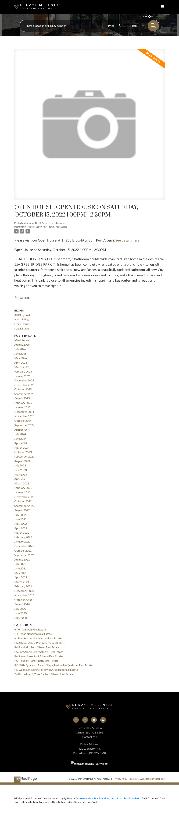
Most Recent (22, 340)
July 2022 (20, 514)
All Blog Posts (22, 315)
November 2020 (24, 595)
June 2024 (20, 438)
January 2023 (22, 492)
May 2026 (20, 358)
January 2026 (22, 376)
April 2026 (20, 362)
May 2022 (20, 523)
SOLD (157, 16)
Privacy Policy (120, 778)
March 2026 (21, 366)
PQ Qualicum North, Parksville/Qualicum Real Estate (46, 669)
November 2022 (24, 496)
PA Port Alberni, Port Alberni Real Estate (38, 651)
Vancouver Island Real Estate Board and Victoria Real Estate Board (108, 798)
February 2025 (23, 402)
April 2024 (20, 443)
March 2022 (21, 532)
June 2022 (20, 519)
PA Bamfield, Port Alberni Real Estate (36, 647)
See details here (127, 240)
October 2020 (23, 599)
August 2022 (22, 510)
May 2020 (20, 617)
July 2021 (20, 563)
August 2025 (22, 398)
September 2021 (24, 555)
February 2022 (23, 537)
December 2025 (24, 380)
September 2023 (24, 456)
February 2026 (23, 371)
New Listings (22, 319)
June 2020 (20, 613)
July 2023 (20, 465)
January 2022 (22, 541)
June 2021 (20, 568)
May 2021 (20, 573)
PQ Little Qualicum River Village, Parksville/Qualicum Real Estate (53, 665)
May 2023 (20, 474)
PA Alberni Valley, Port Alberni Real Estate (45, 226)
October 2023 (23, 452)
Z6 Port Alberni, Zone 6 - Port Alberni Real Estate (43, 674)
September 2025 (24, 393)
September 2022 (24, 505)
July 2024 (20, 434)
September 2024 (24, 425)
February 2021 (23, 586)
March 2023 (21, 483)
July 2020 (20, 608)
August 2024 (22, 429)
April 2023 (20, 478)
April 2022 (20, 528)
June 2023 (20, 470)
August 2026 (22, 344)
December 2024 (24, 411)
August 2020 (22, 604)
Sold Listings (21, 328)
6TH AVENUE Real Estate (30, 629)
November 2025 (24, 385)
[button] (76, 720)
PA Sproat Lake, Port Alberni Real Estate (38, 656)
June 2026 (20, 353)
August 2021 (22, 559)
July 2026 (20, 349)
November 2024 (24, 416)
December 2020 (24, 590)
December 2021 (24, 546)
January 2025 (22, 407)
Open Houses (22, 323)
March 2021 (21, 581)
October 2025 (23, 389)
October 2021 (23, 550)
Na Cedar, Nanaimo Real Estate (33, 633)
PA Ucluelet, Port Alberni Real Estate (36, 660)
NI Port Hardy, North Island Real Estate (38, 638)
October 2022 (23, 501)
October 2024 (23, 420)
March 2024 (21, 447)
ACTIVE (143, 16)
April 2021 (20, 577)
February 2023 (23, 487)
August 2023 (22, 461)
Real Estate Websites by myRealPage (147, 778)
